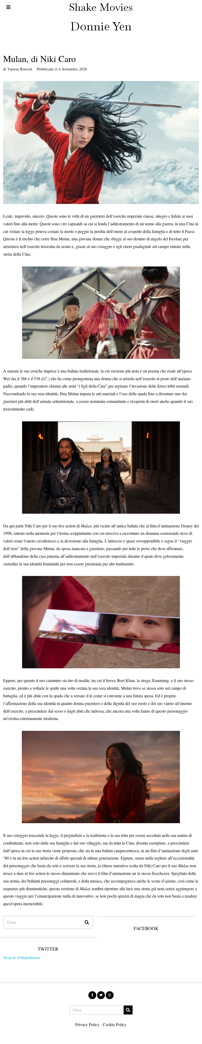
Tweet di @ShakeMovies (21, 957)
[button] (86, 922)
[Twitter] (101, 995)
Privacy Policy (87, 1024)
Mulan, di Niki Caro (39, 59)
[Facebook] (92, 995)
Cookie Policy (115, 1024)
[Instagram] (110, 995)
